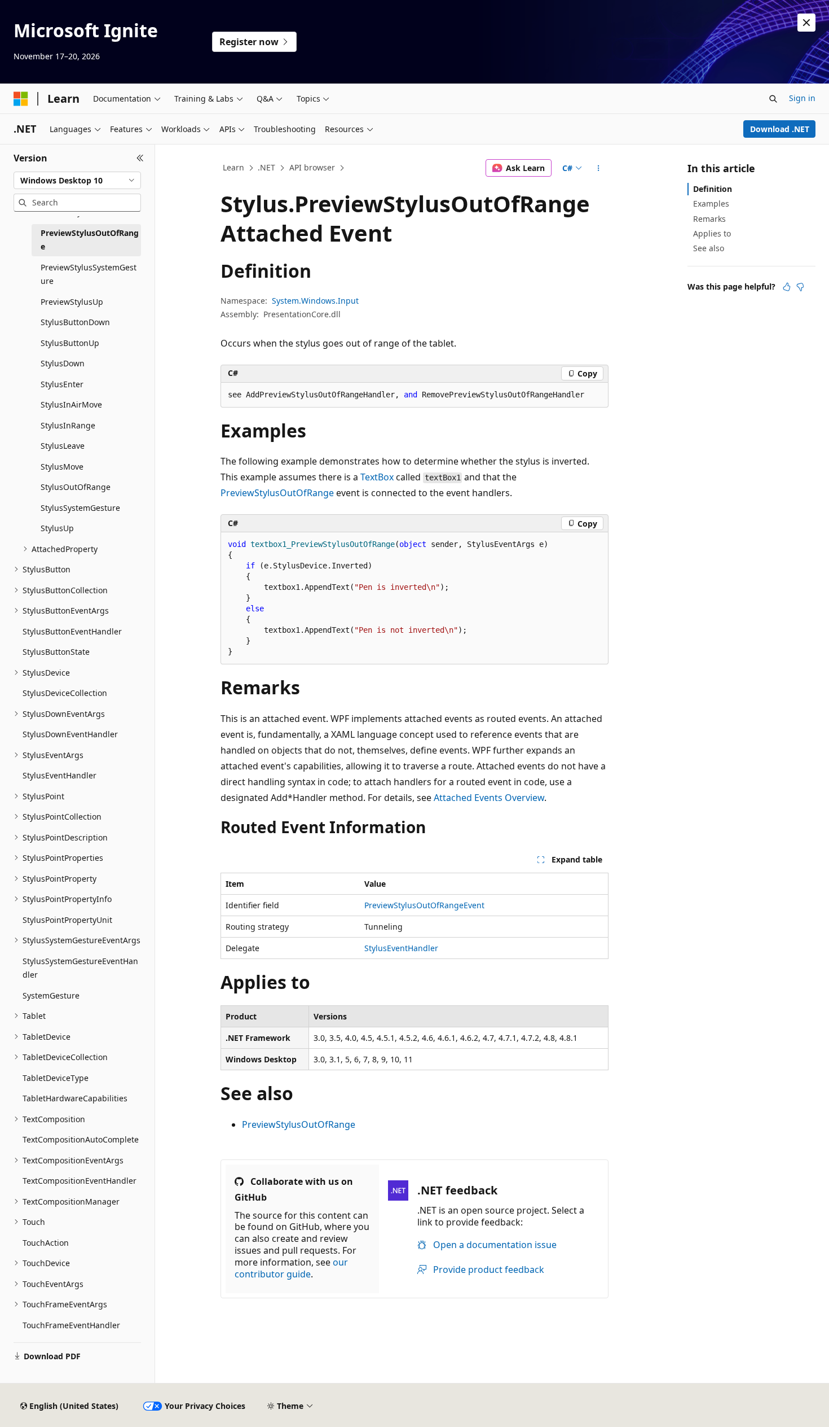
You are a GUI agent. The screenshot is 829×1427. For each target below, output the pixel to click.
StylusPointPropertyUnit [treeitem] (67, 919)
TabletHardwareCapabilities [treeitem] (75, 1098)
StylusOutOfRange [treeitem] (76, 486)
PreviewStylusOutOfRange (277, 493)
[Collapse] (140, 158)
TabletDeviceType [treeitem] (56, 1078)
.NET (266, 167)
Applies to (712, 233)
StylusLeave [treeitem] (63, 445)
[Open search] (773, 99)
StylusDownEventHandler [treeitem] (70, 734)
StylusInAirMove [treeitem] (71, 404)
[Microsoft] (21, 98)
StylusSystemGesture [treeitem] (80, 507)
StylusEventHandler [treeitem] (59, 775)
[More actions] (598, 168)
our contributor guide (291, 1268)
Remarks (709, 218)
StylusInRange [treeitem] (68, 425)
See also (708, 248)
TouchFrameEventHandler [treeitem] (71, 1325)
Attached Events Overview (489, 797)
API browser (312, 167)
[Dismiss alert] (806, 23)
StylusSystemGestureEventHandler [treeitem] (80, 968)
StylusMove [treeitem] (62, 466)
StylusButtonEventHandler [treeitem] (72, 631)
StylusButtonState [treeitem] (56, 651)
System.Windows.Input (315, 300)
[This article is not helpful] (800, 287)
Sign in (802, 98)
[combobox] (77, 181)
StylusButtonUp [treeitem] (70, 343)
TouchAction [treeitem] (46, 1242)
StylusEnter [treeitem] (62, 384)
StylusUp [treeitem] (57, 528)
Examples (711, 203)
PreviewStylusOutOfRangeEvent (424, 905)
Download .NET (779, 129)
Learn (233, 167)
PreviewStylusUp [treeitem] (72, 301)
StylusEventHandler (401, 948)
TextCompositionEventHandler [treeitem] (79, 1180)
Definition (712, 188)
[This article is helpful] (786, 287)
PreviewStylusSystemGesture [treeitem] (88, 274)
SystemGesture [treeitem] (51, 995)
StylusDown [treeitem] (63, 363)
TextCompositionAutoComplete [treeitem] (81, 1139)
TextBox (377, 477)
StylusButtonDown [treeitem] (75, 322)
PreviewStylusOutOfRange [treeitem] (90, 239)
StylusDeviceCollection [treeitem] (65, 693)
